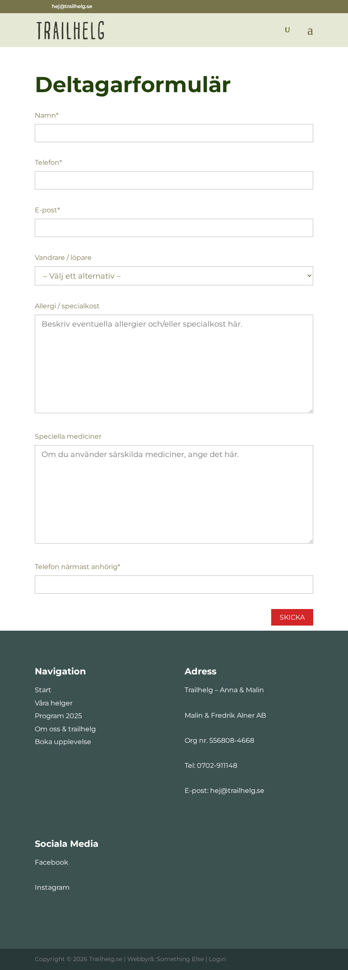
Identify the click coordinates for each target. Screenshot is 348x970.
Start (43, 690)
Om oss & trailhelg (65, 729)
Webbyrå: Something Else (165, 959)
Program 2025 (58, 716)
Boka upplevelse (63, 742)
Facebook (51, 862)
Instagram (52, 887)
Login (217, 959)
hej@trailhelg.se (237, 791)
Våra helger (54, 703)
